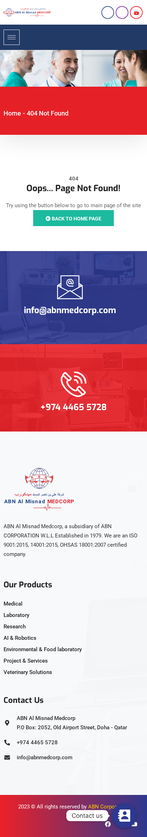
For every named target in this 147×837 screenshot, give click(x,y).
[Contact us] (124, 815)
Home (12, 113)
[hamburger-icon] (12, 37)
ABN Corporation (108, 806)
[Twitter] (136, 12)
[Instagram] (122, 12)
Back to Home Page (76, 218)
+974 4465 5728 (73, 407)
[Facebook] (107, 12)
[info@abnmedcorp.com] (70, 287)
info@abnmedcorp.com (70, 310)
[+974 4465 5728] (73, 384)
